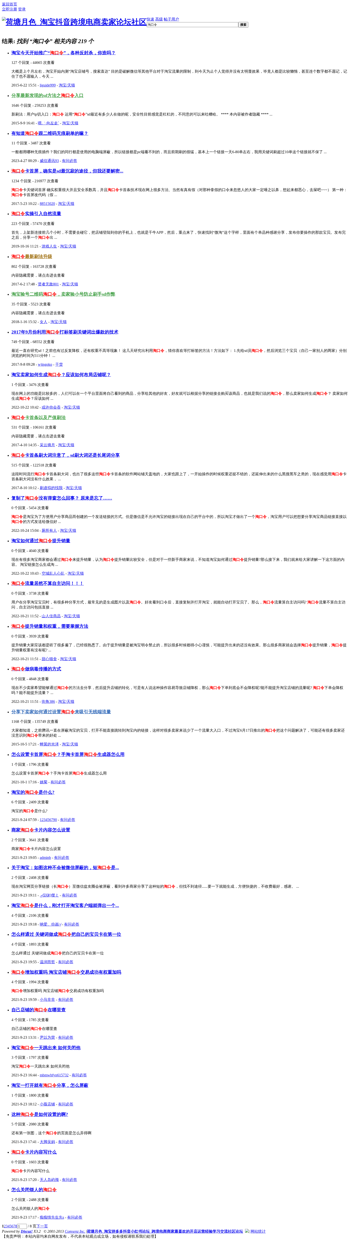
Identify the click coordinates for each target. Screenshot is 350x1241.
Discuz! (27, 1231)
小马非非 (47, 1000)
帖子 (167, 19)
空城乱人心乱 (53, 573)
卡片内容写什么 (34, 1152)
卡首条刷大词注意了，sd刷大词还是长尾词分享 (65, 455)
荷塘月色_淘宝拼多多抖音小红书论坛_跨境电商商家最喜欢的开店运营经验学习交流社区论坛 (165, 1231)
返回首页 (9, 4)
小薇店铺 (47, 1104)
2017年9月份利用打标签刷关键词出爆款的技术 (64, 331)
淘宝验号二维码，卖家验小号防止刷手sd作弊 (63, 294)
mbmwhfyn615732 (54, 1075)
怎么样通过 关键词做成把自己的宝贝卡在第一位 (66, 934)
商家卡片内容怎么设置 (40, 829)
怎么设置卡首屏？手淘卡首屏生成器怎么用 (68, 754)
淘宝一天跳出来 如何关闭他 (45, 1047)
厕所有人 (49, 530)
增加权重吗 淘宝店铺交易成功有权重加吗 (66, 972)
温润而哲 (47, 962)
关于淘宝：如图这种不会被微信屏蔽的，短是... (65, 867)
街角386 (48, 701)
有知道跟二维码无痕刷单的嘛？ (49, 133)
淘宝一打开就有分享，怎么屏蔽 (49, 1085)
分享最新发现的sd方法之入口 (47, 95)
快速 (150, 19)
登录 (22, 9)
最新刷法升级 (31, 256)
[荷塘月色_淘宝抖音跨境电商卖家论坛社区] (74, 22)
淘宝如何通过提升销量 (40, 540)
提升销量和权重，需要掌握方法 (49, 626)
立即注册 (9, 9)
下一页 (42, 1226)
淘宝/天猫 (67, 85)
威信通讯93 (49, 161)
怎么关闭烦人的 (34, 1189)
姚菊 (43, 782)
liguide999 (48, 85)
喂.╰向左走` (48, 123)
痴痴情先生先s (52, 1217)
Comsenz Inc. (75, 1231)
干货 (59, 364)
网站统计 (258, 1231)
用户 (175, 19)
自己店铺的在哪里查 (38, 1009)
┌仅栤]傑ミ (49, 895)
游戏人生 (49, 246)
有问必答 (69, 161)
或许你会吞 (51, 407)
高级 (159, 19)
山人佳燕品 (51, 616)
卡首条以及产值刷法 (38, 417)
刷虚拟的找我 (51, 488)
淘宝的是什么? (33, 792)
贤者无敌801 (48, 284)
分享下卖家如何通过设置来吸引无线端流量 (61, 711)
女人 (43, 322)
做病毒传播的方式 (36, 668)
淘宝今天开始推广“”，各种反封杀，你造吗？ (63, 52)
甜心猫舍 (49, 659)
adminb (45, 858)
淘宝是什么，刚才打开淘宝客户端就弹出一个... (65, 905)
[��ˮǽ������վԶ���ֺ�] (247, 1231)
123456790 (48, 820)
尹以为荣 (47, 1037)
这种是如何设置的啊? (39, 1114)
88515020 (47, 204)
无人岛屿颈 (49, 1180)
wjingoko (45, 364)
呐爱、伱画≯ (50, 924)
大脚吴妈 (47, 1142)
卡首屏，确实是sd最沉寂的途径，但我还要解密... (67, 170)
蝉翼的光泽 (49, 744)
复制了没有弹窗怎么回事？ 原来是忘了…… (61, 498)
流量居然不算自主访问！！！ (47, 583)
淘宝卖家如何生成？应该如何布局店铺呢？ (61, 374)
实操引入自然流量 (36, 213)
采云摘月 (47, 445)
